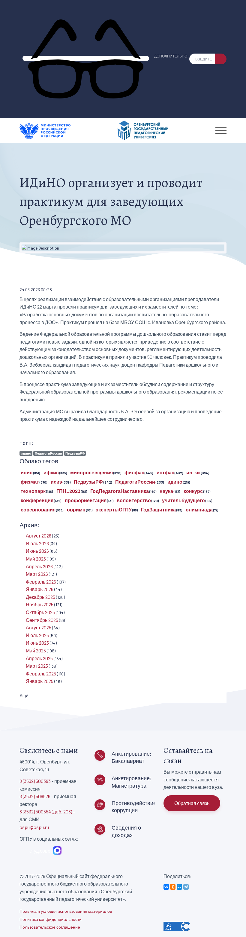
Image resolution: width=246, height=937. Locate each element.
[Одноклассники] (173, 887)
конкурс (193, 491)
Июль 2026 (37, 543)
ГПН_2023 (68, 491)
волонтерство (134, 500)
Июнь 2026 (37, 551)
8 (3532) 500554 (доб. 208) (46, 811)
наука (166, 491)
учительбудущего (183, 500)
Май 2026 (36, 558)
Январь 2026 (39, 589)
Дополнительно (170, 56)
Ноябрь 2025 (39, 604)
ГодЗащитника (158, 509)
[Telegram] (186, 887)
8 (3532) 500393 (35, 781)
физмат (30, 482)
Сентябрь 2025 (42, 620)
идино (26, 453)
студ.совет (40, 851)
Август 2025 (38, 627)
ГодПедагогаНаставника (119, 491)
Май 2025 (36, 650)
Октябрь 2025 (40, 612)
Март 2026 (37, 574)
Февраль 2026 (41, 581)
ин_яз (193, 472)
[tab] (123, 696)
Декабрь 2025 (40, 597)
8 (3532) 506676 (35, 796)
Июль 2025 (37, 635)
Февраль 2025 (41, 673)
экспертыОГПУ (114, 509)
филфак (134, 472)
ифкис (51, 472)
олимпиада (199, 509)
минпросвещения (91, 472)
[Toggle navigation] (220, 131)
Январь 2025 (39, 681)
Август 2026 (38, 535)
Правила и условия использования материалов (66, 911)
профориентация (85, 500)
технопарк (33, 491)
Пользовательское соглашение (50, 927)
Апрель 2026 (39, 566)
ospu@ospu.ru (34, 827)
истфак (165, 472)
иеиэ (56, 482)
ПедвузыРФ (75, 453)
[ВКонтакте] (166, 887)
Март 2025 (37, 666)
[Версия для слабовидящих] (85, 58)
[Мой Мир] (179, 887)
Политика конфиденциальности (51, 919)
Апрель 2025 (39, 658)
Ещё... (26, 696)
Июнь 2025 (37, 643)
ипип (27, 472)
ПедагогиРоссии (48, 453)
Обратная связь (191, 803)
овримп (76, 509)
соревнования (38, 509)
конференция (37, 500)
